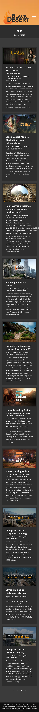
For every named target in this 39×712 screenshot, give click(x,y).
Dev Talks (15, 77)
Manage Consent (31, 708)
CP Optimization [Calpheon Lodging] (16, 532)
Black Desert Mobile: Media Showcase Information (17, 139)
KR (28, 77)
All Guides (9, 289)
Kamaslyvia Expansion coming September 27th (19, 347)
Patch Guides (17, 289)
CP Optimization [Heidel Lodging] (15, 651)
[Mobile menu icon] (34, 17)
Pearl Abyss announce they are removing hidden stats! (18, 209)
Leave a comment (11, 80)
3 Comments (20, 415)
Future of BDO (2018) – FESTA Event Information (18, 70)
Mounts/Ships (17, 413)
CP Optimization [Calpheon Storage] (16, 591)
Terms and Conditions (9, 708)
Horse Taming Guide (17, 471)
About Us (20, 710)
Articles (8, 537)
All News (8, 77)
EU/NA (20, 77)
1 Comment (9, 598)
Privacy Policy (21, 708)
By (9, 78)
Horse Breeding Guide (18, 410)
